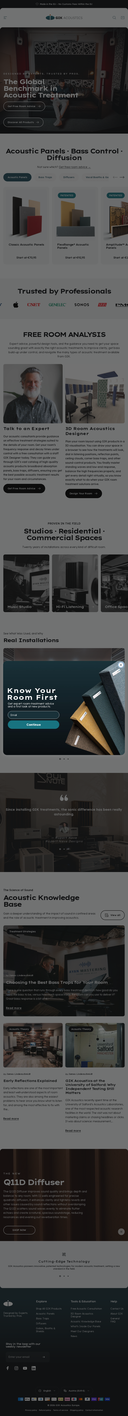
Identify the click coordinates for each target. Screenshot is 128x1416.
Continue (33, 725)
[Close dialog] (121, 665)
